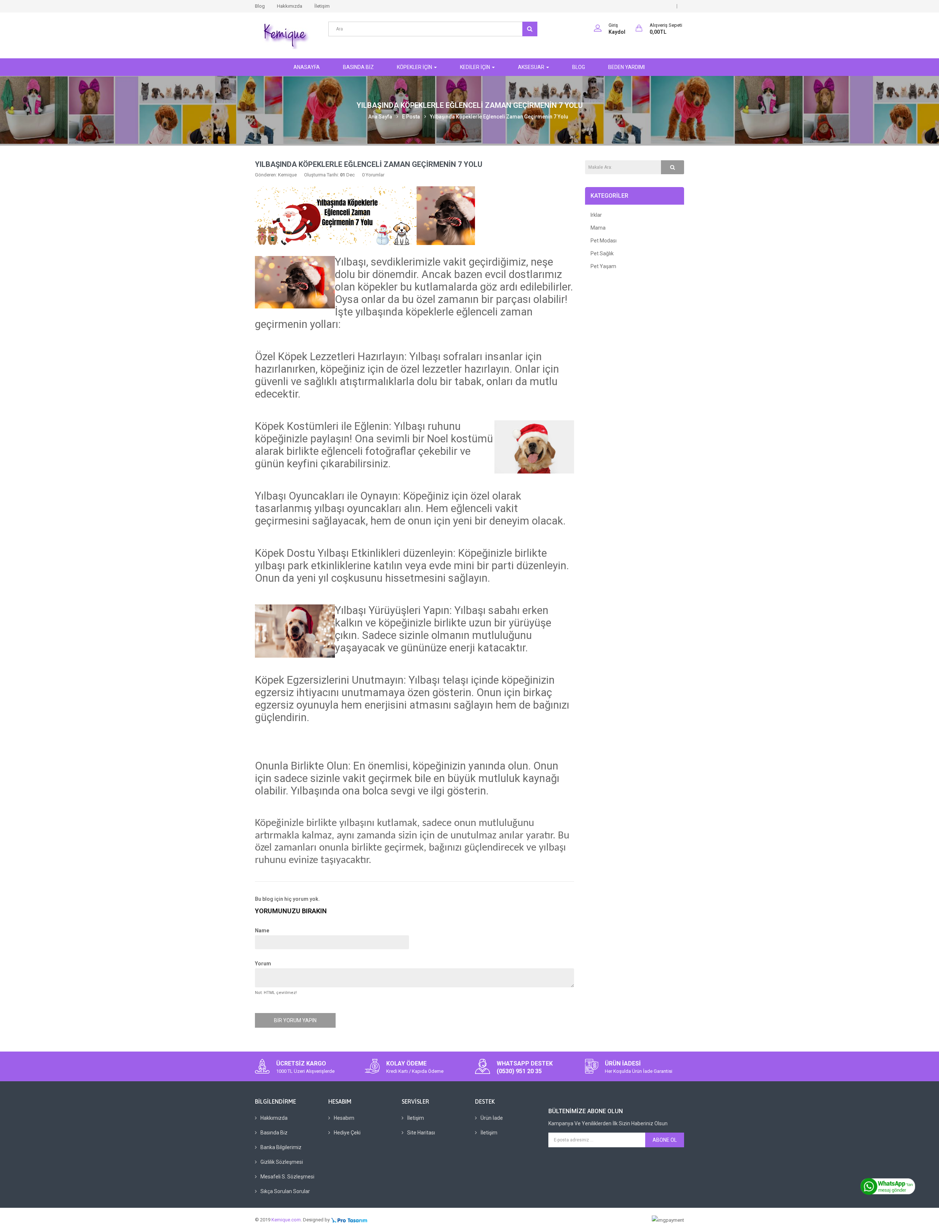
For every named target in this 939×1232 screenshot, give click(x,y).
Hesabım (344, 1118)
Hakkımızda (289, 6)
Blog (260, 6)
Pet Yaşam (603, 266)
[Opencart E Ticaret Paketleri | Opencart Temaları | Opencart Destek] (349, 1219)
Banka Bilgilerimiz (281, 1147)
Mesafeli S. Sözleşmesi (287, 1177)
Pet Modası (604, 241)
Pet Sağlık (602, 253)
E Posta (411, 116)
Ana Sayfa (380, 116)
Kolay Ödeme (406, 1063)
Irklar (596, 215)
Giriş (613, 25)
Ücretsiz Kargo (301, 1063)
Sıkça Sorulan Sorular (285, 1191)
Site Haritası (421, 1133)
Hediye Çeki (347, 1133)
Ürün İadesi (623, 1063)
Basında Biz (274, 1133)
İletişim (322, 6)
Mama (598, 228)
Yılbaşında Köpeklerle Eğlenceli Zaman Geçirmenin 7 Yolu (499, 116)
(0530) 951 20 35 (519, 1071)
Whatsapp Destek (525, 1063)
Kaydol (617, 32)
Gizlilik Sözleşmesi (281, 1162)
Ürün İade (492, 1118)
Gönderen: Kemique (276, 175)
